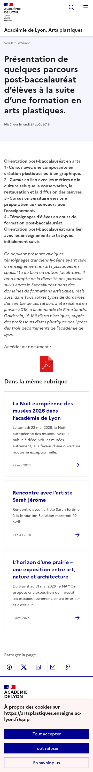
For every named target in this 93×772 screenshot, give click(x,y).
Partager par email (53, 667)
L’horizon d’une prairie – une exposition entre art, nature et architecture (44, 569)
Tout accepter (47, 734)
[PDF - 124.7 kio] (46, 365)
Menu (86, 7)
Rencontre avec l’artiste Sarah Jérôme (43, 496)
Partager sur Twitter (24, 667)
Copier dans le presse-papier (67, 667)
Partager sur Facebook (9, 667)
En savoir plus (46, 763)
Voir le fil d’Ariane (17, 43)
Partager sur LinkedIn (38, 667)
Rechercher (71, 7)
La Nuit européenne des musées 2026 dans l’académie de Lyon (43, 411)
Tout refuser (47, 748)
